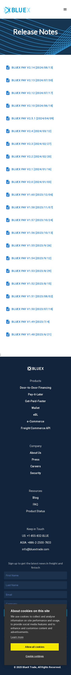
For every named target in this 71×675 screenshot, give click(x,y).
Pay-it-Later (35, 394)
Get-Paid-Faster (35, 401)
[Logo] (35, 369)
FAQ (35, 504)
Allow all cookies (34, 647)
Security (35, 473)
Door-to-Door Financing (35, 387)
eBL (35, 414)
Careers (35, 466)
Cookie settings (35, 656)
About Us (35, 452)
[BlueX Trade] (29, 9)
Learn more (17, 637)
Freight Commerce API (35, 428)
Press (35, 459)
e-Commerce (35, 421)
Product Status (35, 511)
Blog (36, 497)
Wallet (35, 407)
